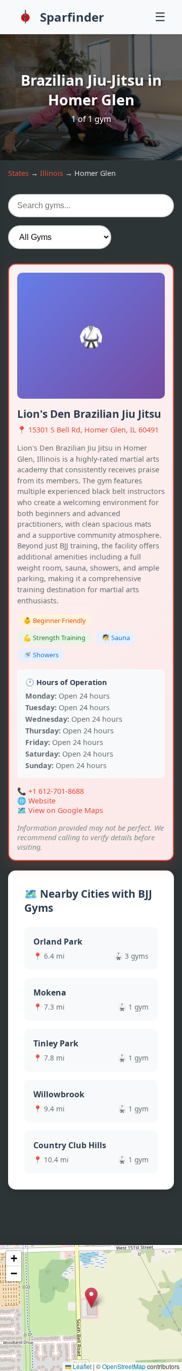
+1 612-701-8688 (56, 791)
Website (42, 800)
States (18, 173)
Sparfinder (72, 17)
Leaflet (81, 1366)
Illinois (51, 173)
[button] (91, 1297)
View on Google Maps (65, 810)
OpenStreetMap (124, 1366)
